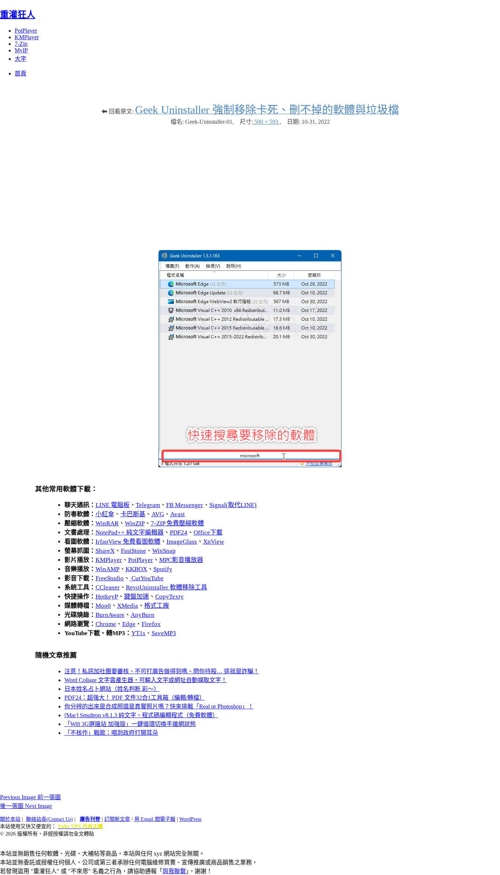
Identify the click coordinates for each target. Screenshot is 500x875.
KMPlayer (27, 37)
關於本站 (10, 819)
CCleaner (108, 587)
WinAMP (107, 569)
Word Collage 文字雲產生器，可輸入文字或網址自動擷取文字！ (145, 680)
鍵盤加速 (136, 596)
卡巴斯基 (132, 514)
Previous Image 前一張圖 (30, 797)
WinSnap (164, 550)
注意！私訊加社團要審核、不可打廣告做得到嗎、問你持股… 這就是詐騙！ (161, 671)
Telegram (148, 505)
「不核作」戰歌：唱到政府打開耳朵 (111, 733)
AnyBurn (142, 614)
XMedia (127, 605)
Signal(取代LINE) (233, 505)
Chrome (106, 624)
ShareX (105, 550)
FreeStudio (110, 578)
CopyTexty (169, 596)
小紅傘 (105, 514)
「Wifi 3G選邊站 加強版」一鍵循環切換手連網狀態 (130, 724)
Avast (177, 514)
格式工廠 (156, 605)
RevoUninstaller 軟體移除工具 (166, 587)
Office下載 (208, 532)
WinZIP (135, 523)
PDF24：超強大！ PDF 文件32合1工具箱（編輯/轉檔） (134, 698)
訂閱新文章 (117, 819)
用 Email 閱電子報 (154, 819)
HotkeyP (107, 596)
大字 (20, 59)
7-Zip (21, 44)
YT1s (138, 633)
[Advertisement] (250, 184)
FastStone (133, 550)
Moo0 (103, 605)
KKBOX (136, 569)
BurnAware (110, 614)
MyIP (21, 50)
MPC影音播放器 (181, 559)
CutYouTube (147, 578)
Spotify (162, 569)
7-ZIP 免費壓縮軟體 (177, 523)
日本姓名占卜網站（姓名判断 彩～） (112, 689)
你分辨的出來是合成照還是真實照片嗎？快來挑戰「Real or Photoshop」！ (159, 706)
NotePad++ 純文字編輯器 (130, 532)
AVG (158, 514)
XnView (213, 541)
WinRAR (107, 523)
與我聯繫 (174, 871)
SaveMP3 (164, 633)
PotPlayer (26, 30)
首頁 (20, 73)
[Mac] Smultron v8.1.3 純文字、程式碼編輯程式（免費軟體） (141, 715)
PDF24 (178, 532)
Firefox (151, 624)
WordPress (190, 819)
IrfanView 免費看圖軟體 (128, 541)
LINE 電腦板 (113, 505)
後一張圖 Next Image (26, 806)
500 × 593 (266, 122)
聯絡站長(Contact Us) (49, 819)
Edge (128, 624)
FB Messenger (184, 505)
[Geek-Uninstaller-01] (250, 465)
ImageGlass (182, 541)
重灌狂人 (17, 14)
